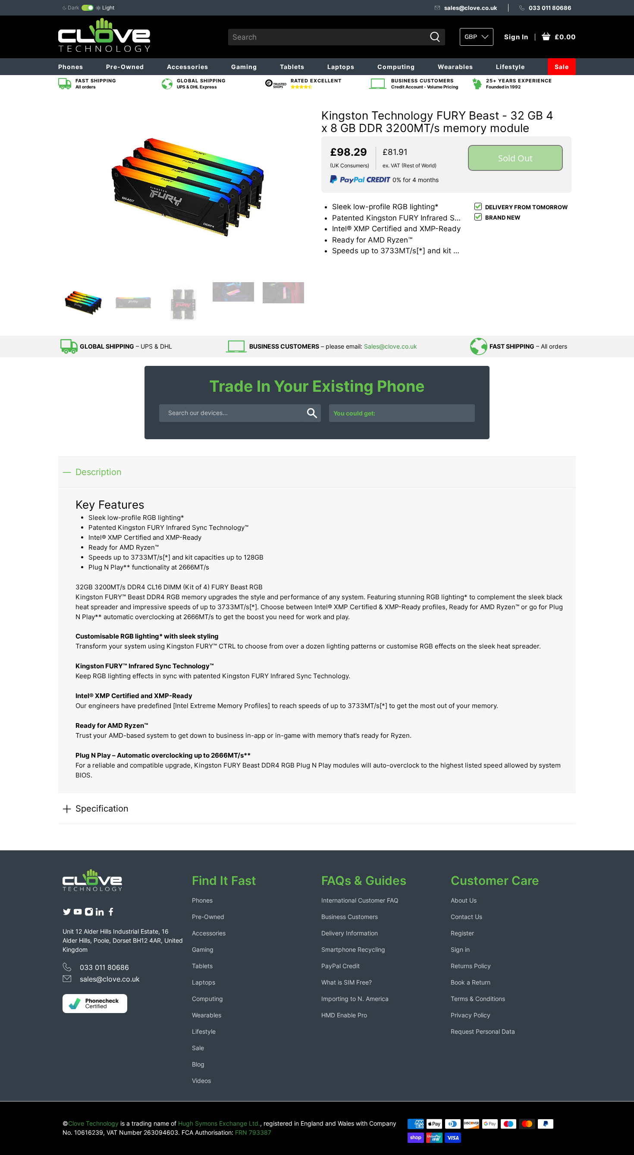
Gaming (244, 66)
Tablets (292, 66)
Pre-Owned (125, 66)
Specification (102, 808)
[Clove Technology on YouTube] (77, 913)
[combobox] (327, 37)
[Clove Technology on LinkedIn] (99, 913)
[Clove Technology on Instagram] (89, 913)
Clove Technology (93, 1123)
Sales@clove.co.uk (390, 346)
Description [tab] (98, 471)
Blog (198, 1064)
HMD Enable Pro (344, 1015)
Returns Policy (471, 965)
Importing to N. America (355, 998)
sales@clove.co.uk (470, 7)
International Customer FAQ (360, 900)
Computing (396, 66)
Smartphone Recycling (353, 949)
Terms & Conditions (478, 998)
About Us (464, 900)
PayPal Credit (340, 965)
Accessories (187, 66)
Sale (562, 66)
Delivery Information (349, 933)
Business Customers (349, 916)
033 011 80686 (550, 7)
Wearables (455, 66)
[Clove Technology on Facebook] (111, 913)
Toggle (88, 8)
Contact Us (466, 916)
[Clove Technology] (99, 883)
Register (462, 933)
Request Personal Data (483, 1031)
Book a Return (470, 982)
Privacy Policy (470, 1015)
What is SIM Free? (346, 982)
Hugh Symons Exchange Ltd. (219, 1123)
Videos (201, 1080)
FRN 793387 (253, 1132)
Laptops (341, 66)
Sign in (460, 949)
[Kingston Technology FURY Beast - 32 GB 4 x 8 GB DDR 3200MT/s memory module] (188, 187)
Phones (70, 66)
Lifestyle (510, 66)
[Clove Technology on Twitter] (67, 913)
